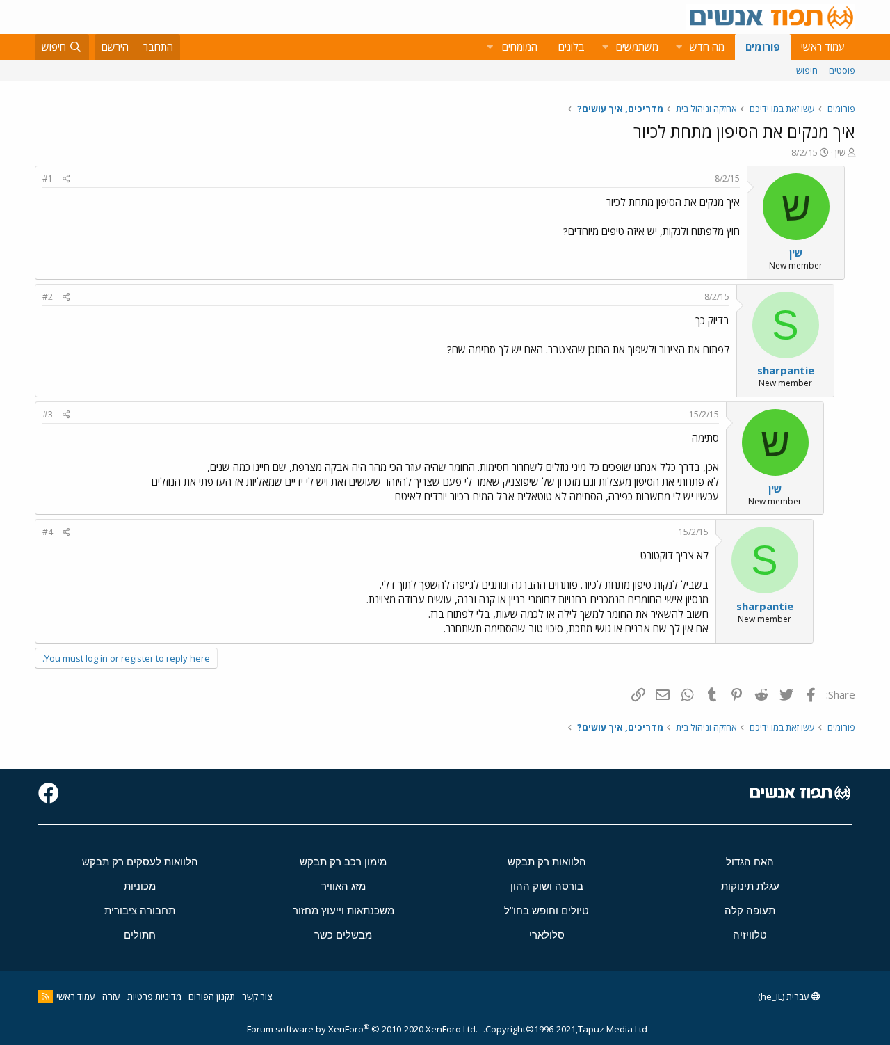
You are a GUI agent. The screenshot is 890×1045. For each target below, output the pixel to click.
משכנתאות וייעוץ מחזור (343, 910)
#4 (47, 532)
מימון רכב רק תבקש (343, 862)
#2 (47, 297)
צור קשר (257, 996)
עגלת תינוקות (750, 886)
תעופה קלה (750, 910)
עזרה (111, 996)
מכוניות (140, 886)
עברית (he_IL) (784, 996)
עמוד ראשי (823, 47)
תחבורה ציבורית (139, 910)
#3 (47, 414)
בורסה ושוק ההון (546, 886)
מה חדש (707, 47)
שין (840, 152)
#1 (47, 178)
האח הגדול (750, 862)
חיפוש (807, 70)
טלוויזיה (750, 935)
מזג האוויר (343, 886)
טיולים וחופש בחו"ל (546, 910)
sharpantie (785, 370)
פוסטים (842, 70)
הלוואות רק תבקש (547, 862)
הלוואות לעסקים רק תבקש (140, 862)
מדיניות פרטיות (154, 996)
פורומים (762, 47)
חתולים (140, 935)
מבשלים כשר (343, 935)
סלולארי (547, 935)
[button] (678, 47)
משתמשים (637, 47)
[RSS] (45, 996)
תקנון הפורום (211, 996)
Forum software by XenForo (362, 1029)
